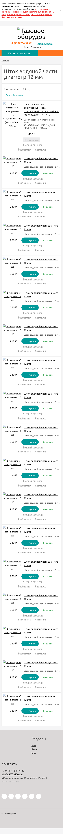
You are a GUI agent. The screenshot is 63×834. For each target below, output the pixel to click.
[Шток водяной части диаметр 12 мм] (12, 161)
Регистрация (36, 47)
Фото (34, 749)
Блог (33, 745)
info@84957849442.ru (12, 774)
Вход (26, 47)
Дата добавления (14, 95)
